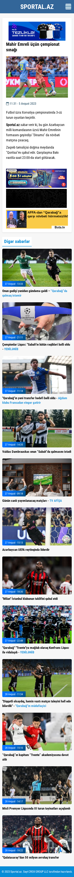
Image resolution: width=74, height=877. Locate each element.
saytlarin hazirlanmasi (21, 164)
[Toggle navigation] (68, 6)
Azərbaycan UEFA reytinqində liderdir (26, 550)
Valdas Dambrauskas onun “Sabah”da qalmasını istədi (36, 452)
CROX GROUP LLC (38, 871)
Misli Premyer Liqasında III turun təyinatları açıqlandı (36, 808)
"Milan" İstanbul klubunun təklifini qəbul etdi (30, 599)
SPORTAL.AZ (37, 6)
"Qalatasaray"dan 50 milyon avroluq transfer (30, 857)
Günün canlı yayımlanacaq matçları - (32, 501)
